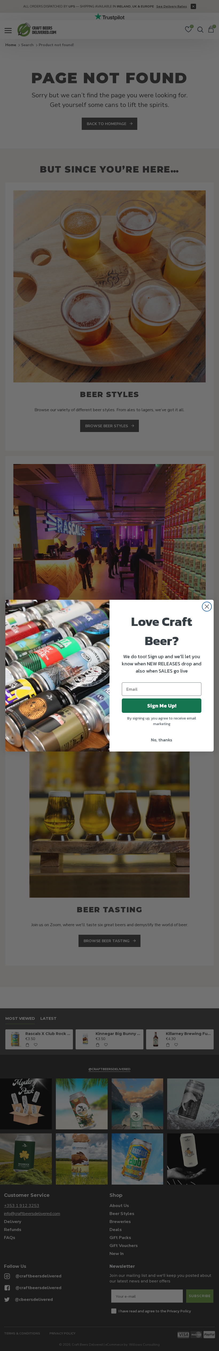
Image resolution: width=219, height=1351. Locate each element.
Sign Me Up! (161, 706)
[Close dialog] (207, 606)
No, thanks (161, 740)
